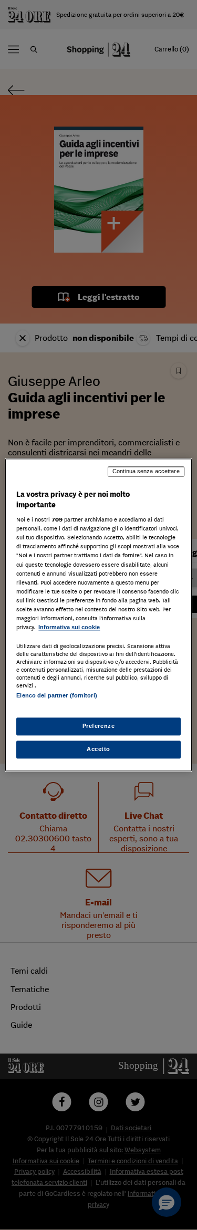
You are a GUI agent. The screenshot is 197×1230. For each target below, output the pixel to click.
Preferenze (98, 726)
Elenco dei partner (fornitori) (56, 695)
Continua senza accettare (146, 471)
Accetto (98, 749)
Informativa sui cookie (69, 627)
